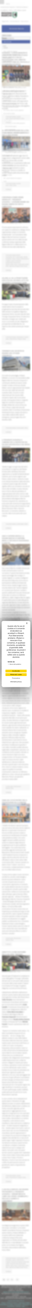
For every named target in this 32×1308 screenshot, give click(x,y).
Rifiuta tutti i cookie (16, 674)
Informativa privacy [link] (16, 681)
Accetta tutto (16, 671)
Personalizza (16, 678)
